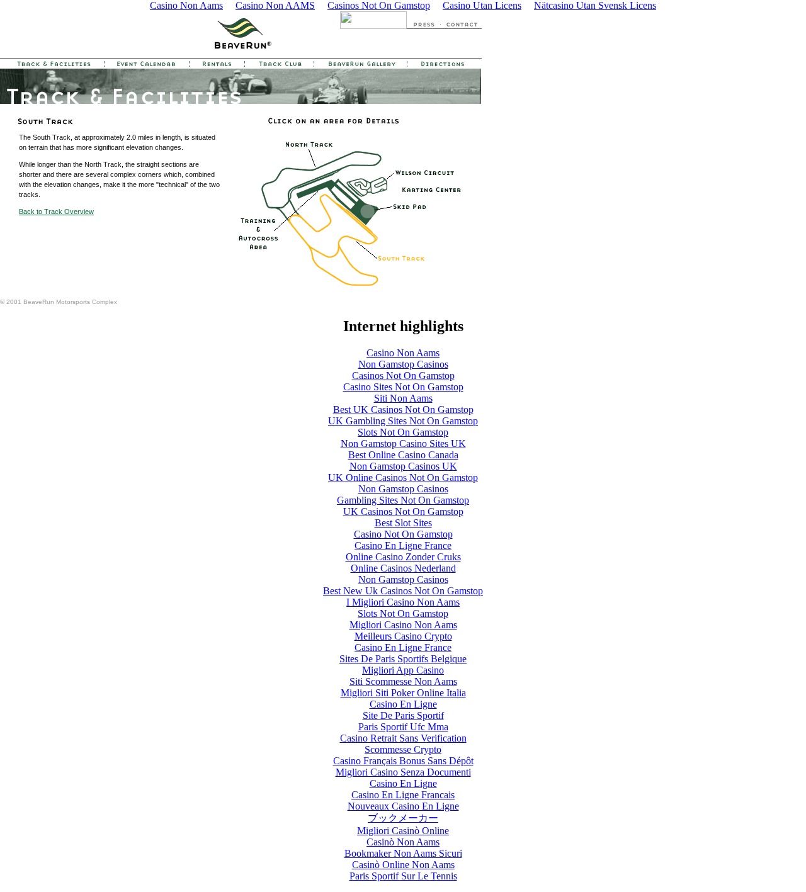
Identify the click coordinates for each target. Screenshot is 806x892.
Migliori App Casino (403, 670)
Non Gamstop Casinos (403, 364)
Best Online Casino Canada (403, 454)
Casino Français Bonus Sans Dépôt (403, 760)
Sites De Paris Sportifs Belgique (403, 658)
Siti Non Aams (403, 398)
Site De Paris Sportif (403, 715)
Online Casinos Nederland (403, 568)
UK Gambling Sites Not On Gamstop (403, 420)
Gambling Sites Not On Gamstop (403, 500)
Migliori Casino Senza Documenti (403, 772)
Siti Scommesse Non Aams (403, 681)
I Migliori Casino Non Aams (403, 602)
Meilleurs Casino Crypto (403, 636)
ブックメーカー (403, 818)
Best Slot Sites (403, 522)
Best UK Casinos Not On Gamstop (403, 409)
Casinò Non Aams (403, 842)
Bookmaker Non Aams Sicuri (403, 853)
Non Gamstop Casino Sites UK (403, 443)
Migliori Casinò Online (403, 830)
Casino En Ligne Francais (403, 794)
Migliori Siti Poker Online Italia (403, 692)
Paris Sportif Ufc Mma (403, 726)
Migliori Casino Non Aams (403, 624)
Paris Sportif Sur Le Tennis (403, 876)
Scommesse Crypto (403, 749)
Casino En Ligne (403, 704)
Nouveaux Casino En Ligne (403, 806)
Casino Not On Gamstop (403, 534)
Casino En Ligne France (403, 545)
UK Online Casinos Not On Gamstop (403, 477)
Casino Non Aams (403, 352)
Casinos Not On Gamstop (403, 375)
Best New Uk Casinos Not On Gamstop (403, 590)
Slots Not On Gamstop (403, 432)
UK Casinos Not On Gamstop (403, 511)
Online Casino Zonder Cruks (403, 556)
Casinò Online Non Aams (403, 864)
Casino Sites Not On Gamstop (403, 386)
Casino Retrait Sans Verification (403, 738)
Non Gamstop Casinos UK (403, 466)
